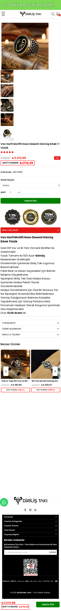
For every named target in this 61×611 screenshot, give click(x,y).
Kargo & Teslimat (11, 334)
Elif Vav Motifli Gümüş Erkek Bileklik (15, 381)
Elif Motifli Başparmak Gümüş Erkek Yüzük (46, 381)
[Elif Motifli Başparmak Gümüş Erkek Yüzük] (45, 364)
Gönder (52, 552)
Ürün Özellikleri (10, 230)
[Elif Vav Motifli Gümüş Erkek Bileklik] (15, 364)
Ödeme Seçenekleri (11, 328)
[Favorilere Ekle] (58, 144)
